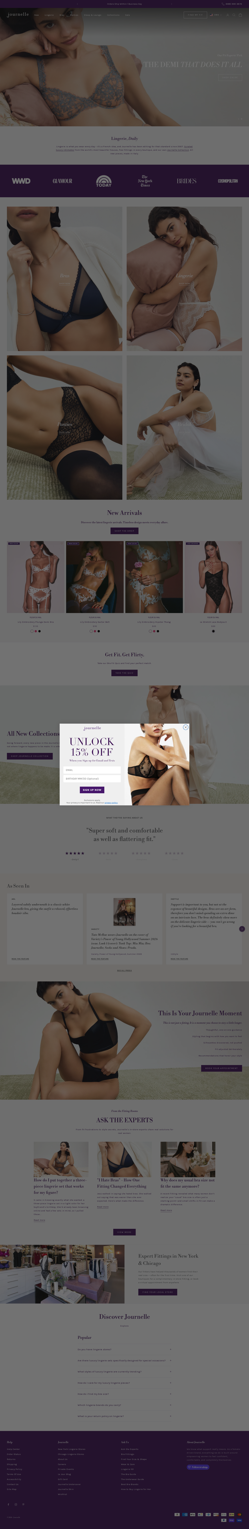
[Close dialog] (185, 727)
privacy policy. (111, 802)
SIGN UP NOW (92, 790)
